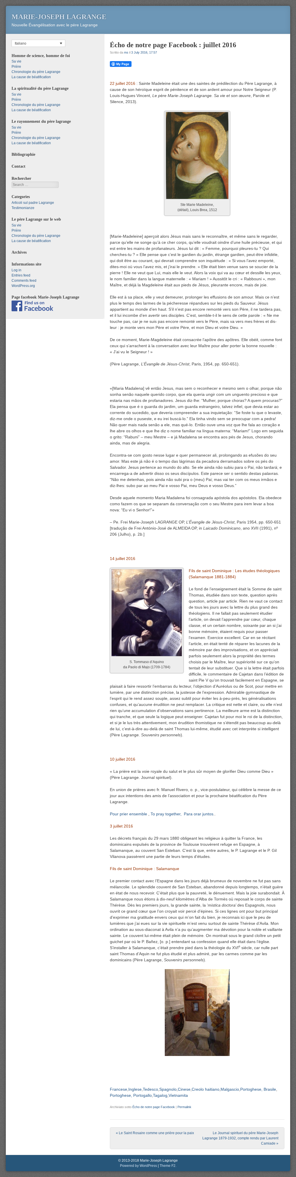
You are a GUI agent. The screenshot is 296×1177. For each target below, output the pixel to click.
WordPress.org (23, 286)
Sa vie (16, 61)
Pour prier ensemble (128, 814)
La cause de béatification (31, 77)
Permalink (184, 1107)
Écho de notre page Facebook (153, 1107)
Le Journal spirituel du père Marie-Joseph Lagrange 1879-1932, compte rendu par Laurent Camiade (240, 1138)
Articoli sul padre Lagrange (33, 203)
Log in (16, 270)
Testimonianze (23, 208)
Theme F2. (168, 1166)
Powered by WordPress (138, 1166)
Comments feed (24, 281)
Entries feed (21, 275)
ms (126, 52)
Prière (16, 67)
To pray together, (166, 814)
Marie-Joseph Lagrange (59, 17)
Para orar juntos (198, 814)
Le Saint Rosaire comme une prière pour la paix (155, 1133)
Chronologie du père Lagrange (36, 72)
